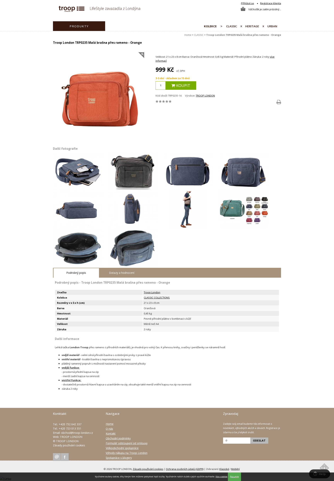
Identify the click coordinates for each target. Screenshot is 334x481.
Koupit (182, 85)
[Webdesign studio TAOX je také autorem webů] (324, 469)
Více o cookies (221, 476)
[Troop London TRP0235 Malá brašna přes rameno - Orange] (98, 98)
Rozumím (234, 476)
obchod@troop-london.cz (77, 433)
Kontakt (111, 433)
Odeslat (259, 440)
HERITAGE (252, 26)
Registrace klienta (270, 3)
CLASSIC (231, 26)
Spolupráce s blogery (119, 458)
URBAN (272, 26)
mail (57, 457)
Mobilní (235, 469)
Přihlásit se (247, 3)
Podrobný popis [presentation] (76, 273)
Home (187, 35)
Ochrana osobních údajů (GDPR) (185, 469)
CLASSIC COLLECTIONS (157, 297)
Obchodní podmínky (118, 438)
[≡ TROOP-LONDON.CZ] (72, 11)
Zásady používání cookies (69, 445)
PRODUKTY (79, 26)
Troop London (152, 292)
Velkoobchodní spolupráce (122, 448)
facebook (65, 457)
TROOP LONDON (205, 95)
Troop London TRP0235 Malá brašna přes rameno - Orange (243, 35)
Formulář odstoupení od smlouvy (126, 443)
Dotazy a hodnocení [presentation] (121, 273)
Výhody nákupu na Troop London (126, 453)
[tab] (76, 273)
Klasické (224, 469)
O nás (109, 429)
